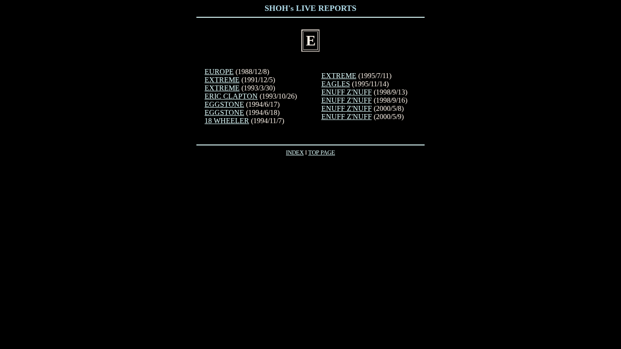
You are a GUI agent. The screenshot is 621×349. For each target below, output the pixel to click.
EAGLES (335, 84)
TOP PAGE (321, 152)
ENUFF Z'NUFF (346, 92)
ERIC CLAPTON (231, 96)
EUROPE (219, 71)
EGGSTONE (224, 104)
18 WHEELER (227, 121)
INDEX (295, 152)
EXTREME (222, 80)
